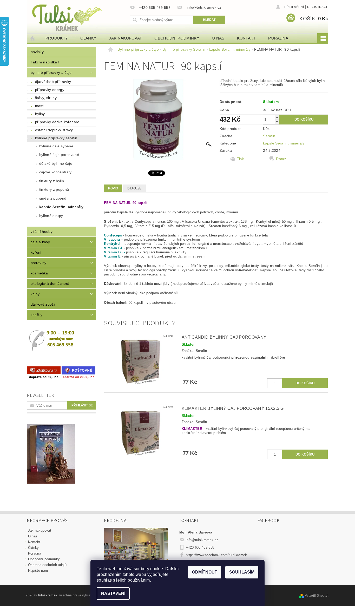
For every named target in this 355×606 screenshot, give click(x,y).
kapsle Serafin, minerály (61, 207)
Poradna (278, 38)
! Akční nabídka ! (45, 62)
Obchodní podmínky (176, 38)
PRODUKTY (56, 38)
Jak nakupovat (125, 38)
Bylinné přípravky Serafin (56, 138)
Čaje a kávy (40, 242)
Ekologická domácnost (50, 283)
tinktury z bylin (51, 181)
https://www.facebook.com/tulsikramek (216, 555)
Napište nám (38, 570)
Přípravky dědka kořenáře (57, 122)
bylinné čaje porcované (59, 155)
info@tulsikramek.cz (202, 540)
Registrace (317, 7)
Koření (36, 252)
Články (88, 38)
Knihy (35, 294)
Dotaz (281, 159)
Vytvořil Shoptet (316, 595)
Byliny (40, 114)
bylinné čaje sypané (56, 146)
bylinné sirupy (51, 216)
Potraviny (39, 263)
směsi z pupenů (52, 198)
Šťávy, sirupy (46, 98)
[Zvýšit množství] (277, 117)
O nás (218, 38)
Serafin (269, 136)
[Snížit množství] (277, 121)
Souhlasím (241, 572)
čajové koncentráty (55, 172)
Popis (113, 188)
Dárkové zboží (43, 304)
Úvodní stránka (33, 38)
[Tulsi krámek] (77, 17)
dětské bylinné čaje (55, 163)
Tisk (240, 159)
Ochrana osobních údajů (47, 565)
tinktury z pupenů (54, 189)
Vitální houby (41, 231)
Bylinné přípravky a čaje (51, 72)
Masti (39, 106)
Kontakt (246, 38)
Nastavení (113, 593)
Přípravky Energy (49, 90)
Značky (37, 315)
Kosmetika (39, 273)
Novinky (37, 52)
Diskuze (134, 188)
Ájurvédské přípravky (53, 82)
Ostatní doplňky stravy (54, 130)
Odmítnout (204, 572)
